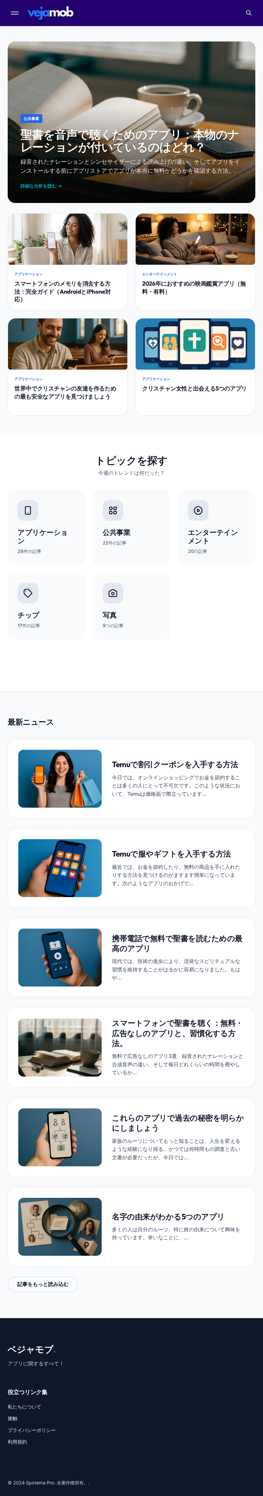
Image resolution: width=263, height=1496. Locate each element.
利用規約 (17, 1442)
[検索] (248, 12)
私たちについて (24, 1407)
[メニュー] (15, 13)
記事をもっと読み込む (43, 1284)
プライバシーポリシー (32, 1430)
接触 (12, 1418)
